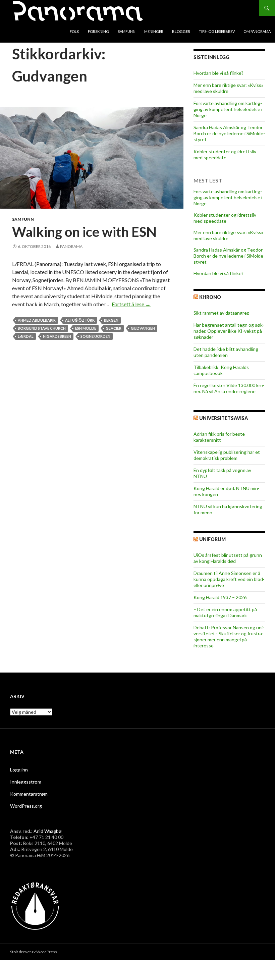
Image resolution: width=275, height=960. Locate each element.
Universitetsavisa (223, 418)
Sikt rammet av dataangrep (222, 313)
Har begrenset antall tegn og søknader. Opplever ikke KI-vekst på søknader (229, 331)
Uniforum (212, 539)
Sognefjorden (95, 336)
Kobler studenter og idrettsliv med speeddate (225, 154)
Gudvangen (143, 328)
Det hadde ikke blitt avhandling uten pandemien (226, 352)
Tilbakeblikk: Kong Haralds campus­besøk (221, 370)
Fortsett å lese (131, 304)
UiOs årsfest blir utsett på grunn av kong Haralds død (228, 558)
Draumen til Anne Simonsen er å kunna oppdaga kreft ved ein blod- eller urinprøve (229, 579)
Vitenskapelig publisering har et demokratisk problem (227, 455)
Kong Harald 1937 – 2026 (220, 597)
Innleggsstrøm (25, 782)
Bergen (111, 320)
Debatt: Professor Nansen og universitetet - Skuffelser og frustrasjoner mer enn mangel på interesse (229, 636)
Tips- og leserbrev (217, 31)
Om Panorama (257, 31)
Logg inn (19, 769)
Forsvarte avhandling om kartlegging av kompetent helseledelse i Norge (228, 109)
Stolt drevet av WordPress (33, 951)
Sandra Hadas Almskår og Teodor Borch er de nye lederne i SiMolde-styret (229, 133)
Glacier (113, 328)
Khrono (210, 297)
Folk (74, 31)
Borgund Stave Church (42, 328)
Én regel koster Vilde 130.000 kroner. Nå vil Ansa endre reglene (229, 388)
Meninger (153, 31)
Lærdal (26, 336)
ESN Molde (85, 328)
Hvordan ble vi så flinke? (218, 73)
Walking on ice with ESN (84, 232)
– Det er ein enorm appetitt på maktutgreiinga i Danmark (225, 612)
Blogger (181, 31)
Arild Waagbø (48, 831)
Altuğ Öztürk (80, 320)
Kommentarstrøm (29, 794)
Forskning (98, 31)
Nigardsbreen (57, 336)
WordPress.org (26, 806)
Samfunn (126, 31)
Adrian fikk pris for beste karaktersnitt (219, 437)
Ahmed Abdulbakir (37, 320)
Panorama (71, 246)
